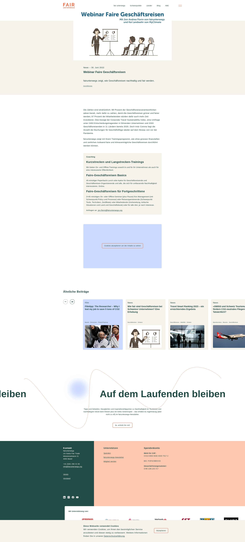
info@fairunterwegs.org (72, 467)
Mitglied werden (110, 461)
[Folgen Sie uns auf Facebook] (73, 497)
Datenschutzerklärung (114, 536)
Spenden (107, 453)
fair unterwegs (119, 6)
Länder (149, 6)
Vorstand (66, 478)
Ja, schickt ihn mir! (122, 425)
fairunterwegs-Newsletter (114, 457)
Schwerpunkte (135, 6)
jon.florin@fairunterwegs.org (109, 210)
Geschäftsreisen (87, 86)
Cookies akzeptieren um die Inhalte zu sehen (122, 246)
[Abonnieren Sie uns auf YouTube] (77, 497)
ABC (167, 6)
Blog (158, 6)
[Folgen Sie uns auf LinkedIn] (64, 497)
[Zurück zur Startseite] (69, 5)
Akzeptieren (161, 531)
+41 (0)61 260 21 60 (71, 464)
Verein (65, 474)
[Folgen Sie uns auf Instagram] (68, 497)
